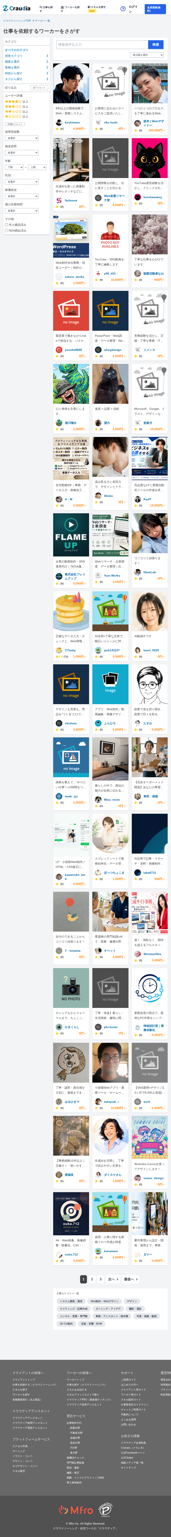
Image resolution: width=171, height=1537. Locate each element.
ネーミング (19, 1451)
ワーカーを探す (70, 9)
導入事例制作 (74, 1482)
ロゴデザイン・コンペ (25, 1466)
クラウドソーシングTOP (17, 20)
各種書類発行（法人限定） (28, 1399)
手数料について (129, 1414)
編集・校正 (73, 1472)
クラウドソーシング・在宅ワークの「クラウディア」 (85, 1528)
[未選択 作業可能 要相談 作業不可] (26, 196)
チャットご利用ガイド (133, 1409)
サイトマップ (128, 1467)
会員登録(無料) (154, 9)
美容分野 (75, 1442)
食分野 (74, 1452)
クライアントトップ (24, 1379)
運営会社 (166, 1379)
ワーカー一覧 (42, 20)
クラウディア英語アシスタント (30, 1427)
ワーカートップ (75, 1379)
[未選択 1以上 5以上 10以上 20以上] (26, 138)
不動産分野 (76, 1432)
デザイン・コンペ (23, 1461)
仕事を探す (46, 9)
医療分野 (75, 1427)
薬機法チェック (75, 1457)
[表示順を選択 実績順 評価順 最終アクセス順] (146, 55)
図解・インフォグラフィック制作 (85, 1477)
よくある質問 (128, 1419)
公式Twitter (127, 1457)
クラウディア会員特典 (133, 1442)
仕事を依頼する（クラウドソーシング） (35, 1384)
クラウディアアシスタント (28, 1417)
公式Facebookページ (133, 1452)
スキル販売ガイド (131, 1399)
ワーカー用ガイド (131, 1394)
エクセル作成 (20, 1446)
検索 (155, 44)
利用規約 (166, 1384)
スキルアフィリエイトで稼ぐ (83, 1394)
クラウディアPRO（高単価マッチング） (89, 1399)
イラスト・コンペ (23, 1456)
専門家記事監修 (75, 1462)
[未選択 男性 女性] (26, 181)
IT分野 (73, 1447)
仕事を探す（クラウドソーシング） (87, 1384)
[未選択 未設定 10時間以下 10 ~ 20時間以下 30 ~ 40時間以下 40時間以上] (26, 210)
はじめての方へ (129, 1384)
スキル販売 (19, 1471)
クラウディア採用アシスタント (84, 1404)
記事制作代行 (74, 1422)
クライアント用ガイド (133, 1389)
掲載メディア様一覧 (132, 1462)
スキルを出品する (77, 1389)
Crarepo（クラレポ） (133, 1447)
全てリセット (39, 88)
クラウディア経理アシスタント (30, 1422)
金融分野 (75, 1437)
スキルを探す (97, 9)
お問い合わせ (128, 1424)
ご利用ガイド (128, 1379)
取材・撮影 (73, 1467)
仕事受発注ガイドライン (134, 1404)
